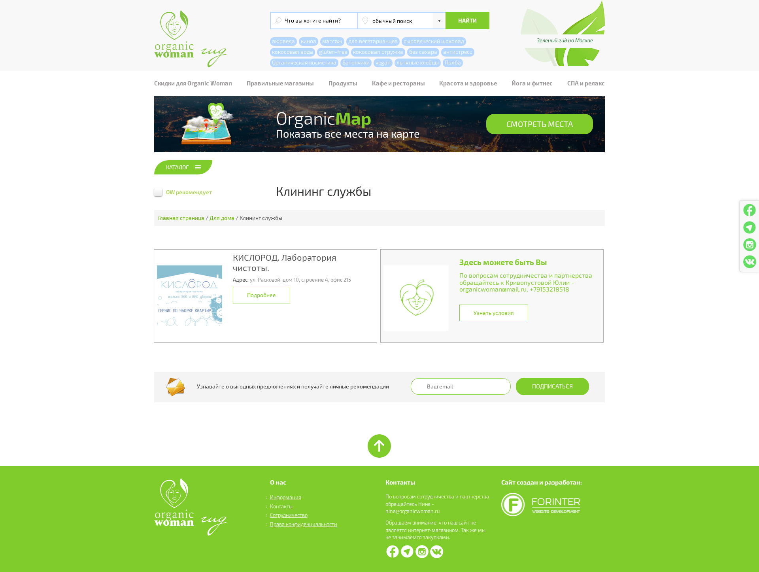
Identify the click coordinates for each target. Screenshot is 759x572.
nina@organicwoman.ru (412, 511)
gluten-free (333, 51)
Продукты (343, 83)
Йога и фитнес (532, 83)
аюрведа (283, 41)
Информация (285, 497)
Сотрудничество (289, 515)
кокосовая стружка (378, 51)
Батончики (356, 62)
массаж (332, 41)
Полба (453, 62)
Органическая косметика (304, 62)
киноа (308, 41)
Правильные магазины (280, 83)
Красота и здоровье (468, 83)
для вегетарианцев (373, 41)
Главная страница (181, 217)
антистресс (457, 51)
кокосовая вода (292, 51)
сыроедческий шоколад (434, 41)
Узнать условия (494, 312)
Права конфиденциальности (303, 524)
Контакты (281, 506)
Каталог (177, 167)
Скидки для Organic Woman (193, 83)
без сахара (423, 51)
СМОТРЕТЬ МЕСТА (539, 124)
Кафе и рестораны (398, 83)
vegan (383, 62)
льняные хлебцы (417, 62)
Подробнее (261, 295)
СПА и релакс (586, 83)
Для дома (222, 217)
